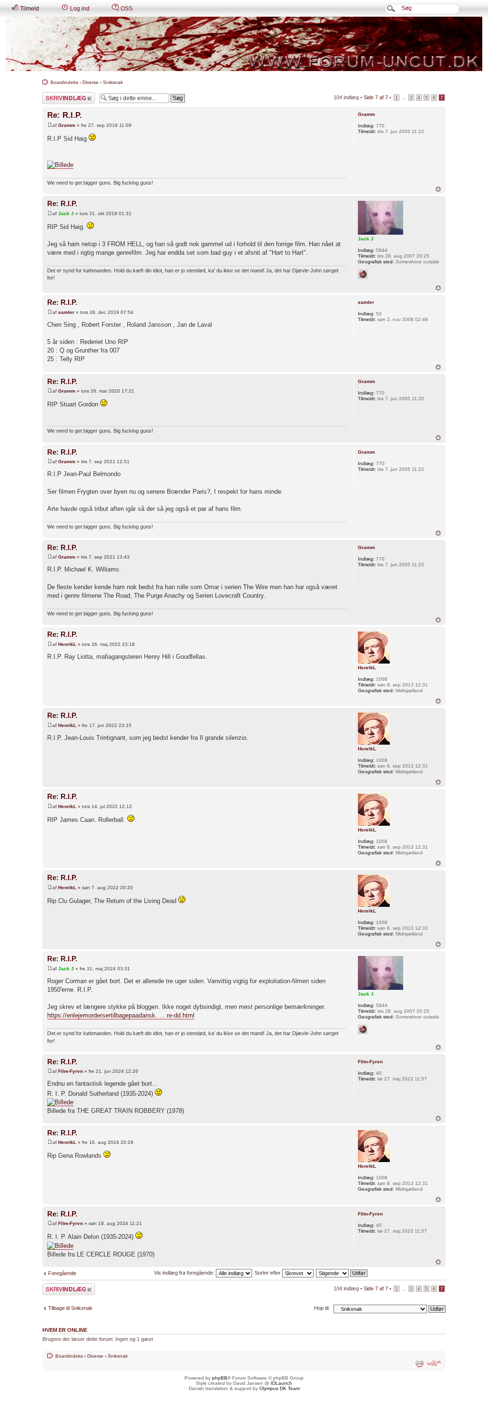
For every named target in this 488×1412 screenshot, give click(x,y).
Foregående (62, 1273)
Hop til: (322, 1308)
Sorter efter (268, 1273)
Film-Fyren (70, 1071)
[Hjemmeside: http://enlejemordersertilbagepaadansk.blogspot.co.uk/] (362, 274)
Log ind (79, 8)
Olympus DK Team (279, 1388)
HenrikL (67, 644)
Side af (376, 97)
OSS (125, 8)
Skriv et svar (57, 95)
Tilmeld (29, 8)
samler (66, 312)
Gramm (66, 125)
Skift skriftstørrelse (434, 1363)
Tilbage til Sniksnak (70, 1308)
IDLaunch (281, 1383)
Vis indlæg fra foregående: (185, 1273)
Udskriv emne (419, 1363)
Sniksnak (113, 82)
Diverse (90, 82)
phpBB (219, 1378)
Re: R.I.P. (64, 115)
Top (438, 189)
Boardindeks (64, 82)
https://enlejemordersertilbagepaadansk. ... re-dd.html (120, 1015)
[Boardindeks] (244, 44)
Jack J (66, 213)
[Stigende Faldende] (342, 1273)
